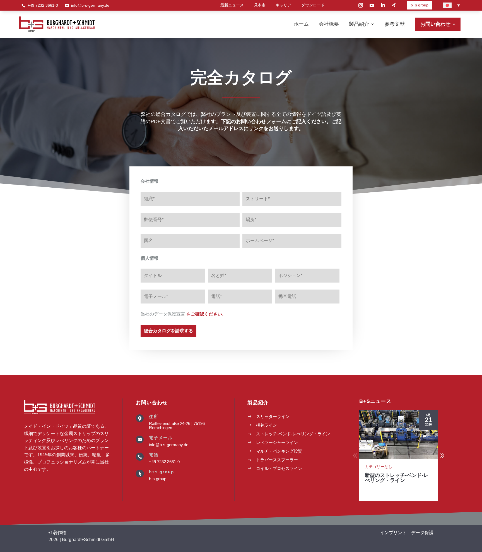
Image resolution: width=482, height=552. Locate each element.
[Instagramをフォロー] (360, 5)
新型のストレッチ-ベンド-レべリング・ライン (396, 477)
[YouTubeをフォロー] (371, 5)
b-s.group (157, 478)
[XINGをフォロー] (394, 5)
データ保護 (422, 532)
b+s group (419, 5)
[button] (442, 455)
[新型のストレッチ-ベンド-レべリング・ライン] (398, 434)
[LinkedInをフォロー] (383, 5)
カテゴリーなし (378, 466)
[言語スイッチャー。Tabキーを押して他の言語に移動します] (451, 5)
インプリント (393, 532)
